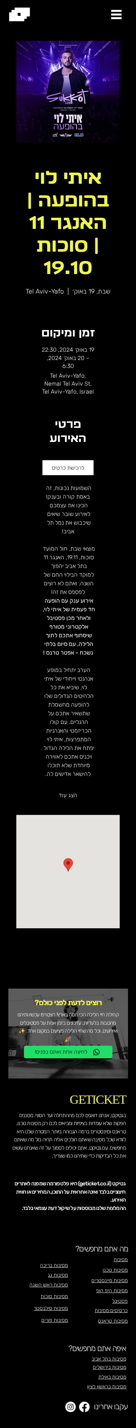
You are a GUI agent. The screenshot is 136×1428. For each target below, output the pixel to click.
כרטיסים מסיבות (111, 1310)
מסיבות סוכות (54, 1296)
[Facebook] (84, 1407)
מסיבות (121, 1259)
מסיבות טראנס (113, 1321)
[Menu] (116, 14)
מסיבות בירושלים (109, 1367)
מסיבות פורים (54, 1320)
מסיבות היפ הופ (112, 1291)
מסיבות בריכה (54, 1265)
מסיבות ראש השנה (48, 1285)
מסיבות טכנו (115, 1270)
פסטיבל (120, 1301)
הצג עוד (68, 795)
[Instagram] (70, 1407)
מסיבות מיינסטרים (109, 1280)
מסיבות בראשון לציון (106, 1387)
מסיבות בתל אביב (109, 1359)
